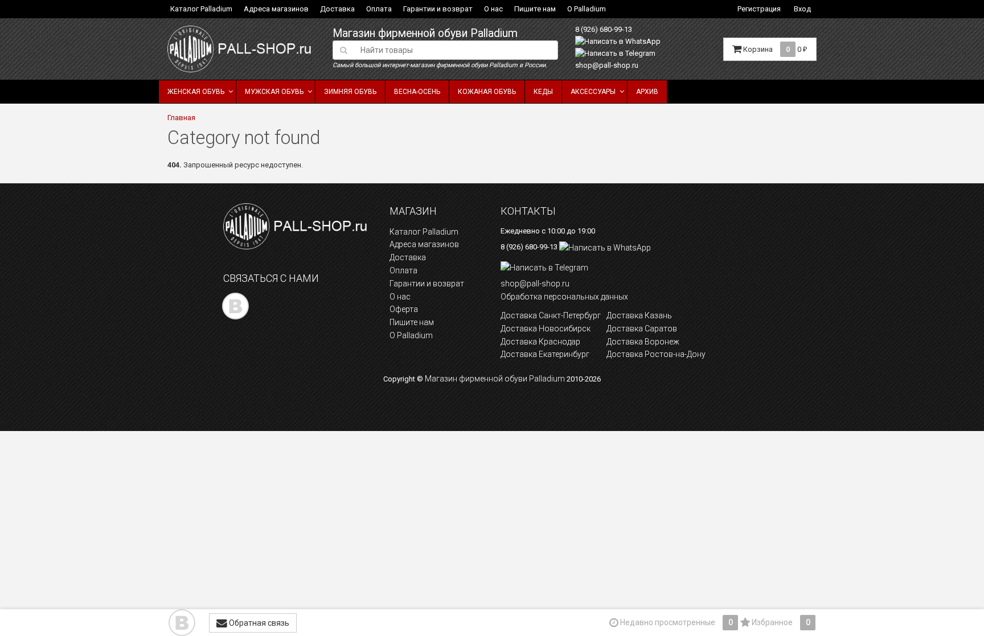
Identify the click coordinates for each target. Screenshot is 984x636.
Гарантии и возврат (438, 9)
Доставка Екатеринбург (545, 354)
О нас (493, 9)
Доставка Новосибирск (546, 328)
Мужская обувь (274, 92)
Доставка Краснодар (540, 341)
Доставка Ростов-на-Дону (656, 354)
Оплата (379, 9)
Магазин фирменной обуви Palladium (425, 33)
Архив (647, 92)
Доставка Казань (639, 315)
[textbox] (456, 50)
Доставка (337, 9)
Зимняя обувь (350, 92)
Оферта (404, 309)
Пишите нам (535, 9)
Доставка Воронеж (642, 341)
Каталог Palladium (201, 9)
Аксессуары (593, 92)
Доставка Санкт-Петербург (551, 315)
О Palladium (586, 9)
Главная (181, 117)
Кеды (543, 92)
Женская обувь (195, 92)
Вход (802, 9)
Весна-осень (417, 92)
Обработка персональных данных (564, 296)
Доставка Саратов (641, 328)
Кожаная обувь (487, 92)
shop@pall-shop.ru (606, 65)
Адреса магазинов (276, 9)
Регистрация (759, 9)
